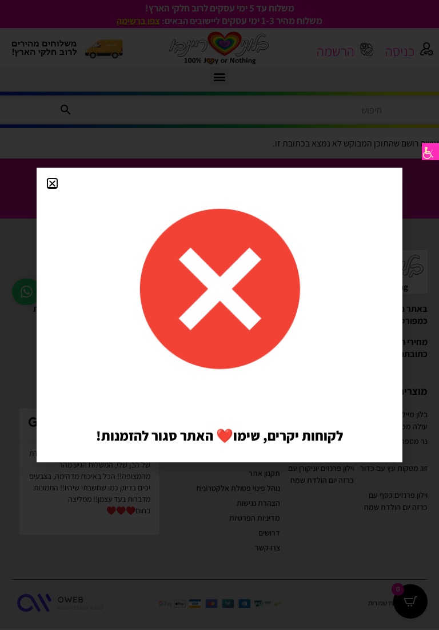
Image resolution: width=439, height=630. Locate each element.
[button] (52, 183)
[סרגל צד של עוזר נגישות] (430, 151)
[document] (219, 315)
